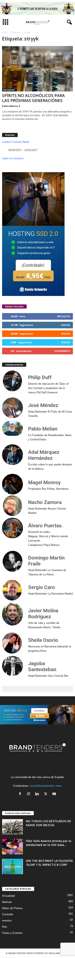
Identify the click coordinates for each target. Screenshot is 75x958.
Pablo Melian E (11, 106)
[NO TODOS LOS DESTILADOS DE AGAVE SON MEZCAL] (12, 827)
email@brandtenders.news (46, 785)
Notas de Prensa (12, 908)
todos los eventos (13, 158)
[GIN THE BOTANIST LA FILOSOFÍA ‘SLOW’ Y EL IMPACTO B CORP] (12, 866)
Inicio (4, 32)
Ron (4, 926)
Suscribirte (62, 350)
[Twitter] (46, 794)
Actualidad (9, 89)
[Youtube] (55, 794)
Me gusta (63, 316)
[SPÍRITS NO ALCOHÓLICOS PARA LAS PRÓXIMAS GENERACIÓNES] (37, 68)
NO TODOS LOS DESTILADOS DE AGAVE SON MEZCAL (48, 823)
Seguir (65, 324)
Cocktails (7, 914)
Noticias (7, 902)
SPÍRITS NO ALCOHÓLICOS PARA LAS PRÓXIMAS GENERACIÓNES (33, 98)
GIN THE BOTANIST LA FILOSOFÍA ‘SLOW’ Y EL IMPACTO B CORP (49, 863)
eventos (7, 920)
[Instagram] (29, 794)
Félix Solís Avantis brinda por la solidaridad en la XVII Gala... (48, 843)
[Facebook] (21, 794)
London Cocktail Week (15, 141)
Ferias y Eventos (12, 932)
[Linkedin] (38, 794)
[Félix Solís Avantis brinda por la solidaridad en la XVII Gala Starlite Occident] (12, 846)
